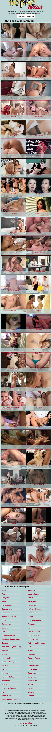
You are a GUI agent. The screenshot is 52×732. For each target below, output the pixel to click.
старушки (32, 673)
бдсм (4, 601)
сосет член (32, 669)
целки (30, 688)
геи (3, 632)
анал (4, 594)
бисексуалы (7, 609)
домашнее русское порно (11, 647)
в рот (4, 620)
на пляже (32, 605)
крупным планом (9, 688)
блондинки (6, 613)
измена (5, 666)
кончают (5, 673)
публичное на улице (36, 643)
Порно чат (30, 16)
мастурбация (33, 594)
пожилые (31, 624)
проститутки (33, 639)
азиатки (5, 590)
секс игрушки (33, 666)
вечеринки (6, 624)
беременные (7, 605)
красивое (6, 681)
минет (30, 598)
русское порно (34, 658)
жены (4, 654)
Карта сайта (26, 723)
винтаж (5, 628)
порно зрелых (34, 632)
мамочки (31, 590)
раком (30, 650)
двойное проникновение (11, 639)
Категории (21, 16)
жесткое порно (8, 658)
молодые (32, 601)
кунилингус (6, 692)
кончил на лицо (8, 677)
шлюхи (31, 692)
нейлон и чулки (34, 609)
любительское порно (11, 699)
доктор (5, 643)
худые (30, 684)
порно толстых (34, 635)
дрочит (5, 650)
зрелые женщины (9, 662)
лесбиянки (6, 696)
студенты (32, 677)
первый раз (33, 613)
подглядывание (34, 620)
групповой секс (8, 635)
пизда (30, 617)
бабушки (5, 598)
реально (31, 654)
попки (30, 628)
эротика (31, 696)
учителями (32, 681)
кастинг (5, 669)
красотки (5, 684)
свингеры (32, 662)
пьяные (31, 647)
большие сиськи (9, 617)
